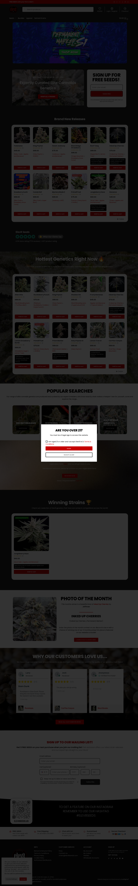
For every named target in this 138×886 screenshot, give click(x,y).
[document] (69, 443)
